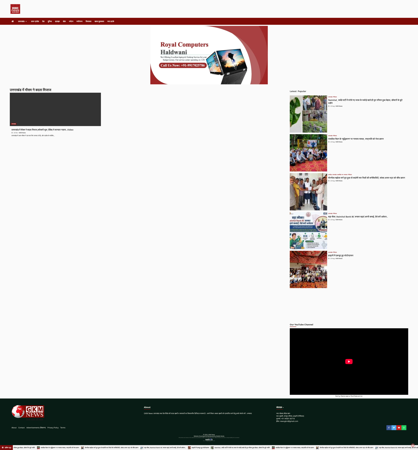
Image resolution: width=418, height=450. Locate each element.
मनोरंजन (79, 21)
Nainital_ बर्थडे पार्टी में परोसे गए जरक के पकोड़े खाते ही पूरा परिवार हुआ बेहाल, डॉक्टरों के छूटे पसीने (217, 448)
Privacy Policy (53, 427)
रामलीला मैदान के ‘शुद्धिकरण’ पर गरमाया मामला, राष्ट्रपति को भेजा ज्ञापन (356, 138)
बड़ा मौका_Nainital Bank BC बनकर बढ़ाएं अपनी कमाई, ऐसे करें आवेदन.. (358, 216)
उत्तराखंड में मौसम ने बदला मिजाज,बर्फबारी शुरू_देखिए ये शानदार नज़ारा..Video (42, 129)
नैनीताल (335, 97)
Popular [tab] (302, 91)
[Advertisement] (182, 9)
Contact (21, 427)
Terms (62, 427)
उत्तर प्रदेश (35, 21)
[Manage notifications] (413, 445)
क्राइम (57, 21)
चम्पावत (345, 174)
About (14, 427)
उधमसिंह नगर (340, 174)
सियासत (88, 21)
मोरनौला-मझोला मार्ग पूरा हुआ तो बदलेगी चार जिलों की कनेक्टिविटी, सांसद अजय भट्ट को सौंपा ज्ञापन (366, 177)
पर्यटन (71, 21)
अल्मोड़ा (330, 174)
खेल (64, 21)
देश (43, 21)
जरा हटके (110, 21)
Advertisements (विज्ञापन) (36, 427)
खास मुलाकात (99, 21)
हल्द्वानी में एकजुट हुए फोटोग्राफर (340, 255)
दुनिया (50, 21)
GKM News (22, 133)
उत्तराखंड (21, 21)
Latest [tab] (293, 91)
